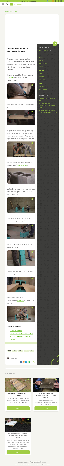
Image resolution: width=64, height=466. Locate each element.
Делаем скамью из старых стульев (21, 333)
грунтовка (41, 86)
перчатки (41, 76)
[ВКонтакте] (21, 362)
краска (40, 83)
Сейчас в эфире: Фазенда (28, 1)
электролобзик (43, 63)
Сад (32, 351)
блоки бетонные (43, 50)
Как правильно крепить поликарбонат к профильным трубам (47, 105)
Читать (18, 408)
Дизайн (26, 351)
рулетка (41, 57)
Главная (7, 11)
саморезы (41, 70)
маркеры (41, 60)
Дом (11, 11)
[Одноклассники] (24, 362)
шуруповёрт (42, 67)
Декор (15, 11)
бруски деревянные (44, 54)
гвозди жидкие (43, 89)
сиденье (10, 77)
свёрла (40, 73)
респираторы (42, 80)
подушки (20, 300)
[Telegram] (26, 362)
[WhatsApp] (29, 362)
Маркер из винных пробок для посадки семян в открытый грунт (48, 111)
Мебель (20, 351)
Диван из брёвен (16, 330)
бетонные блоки (21, 165)
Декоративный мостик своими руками (47, 99)
